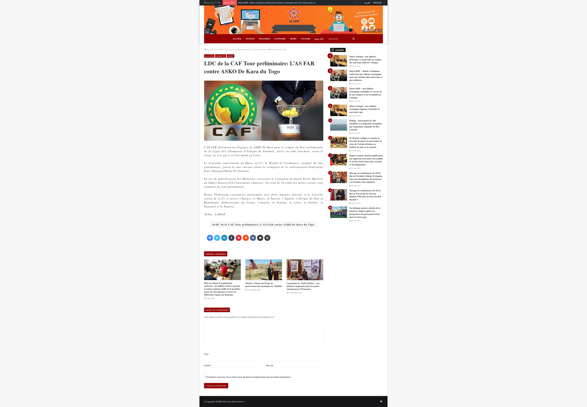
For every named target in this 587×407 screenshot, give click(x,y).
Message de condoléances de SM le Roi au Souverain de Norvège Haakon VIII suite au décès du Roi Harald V (365, 195)
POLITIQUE (264, 38)
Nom (207, 353)
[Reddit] (246, 238)
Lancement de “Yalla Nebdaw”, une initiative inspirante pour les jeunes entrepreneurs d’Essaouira (303, 286)
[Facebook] (210, 238)
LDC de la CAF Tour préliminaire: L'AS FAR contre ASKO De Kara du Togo (264, 224)
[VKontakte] (253, 238)
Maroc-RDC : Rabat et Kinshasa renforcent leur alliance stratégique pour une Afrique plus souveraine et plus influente (287, 2)
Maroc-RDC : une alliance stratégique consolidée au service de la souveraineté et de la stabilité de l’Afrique (365, 93)
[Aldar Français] (293, 20)
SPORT (293, 38)
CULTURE (305, 38)
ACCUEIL (237, 38)
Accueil (209, 49)
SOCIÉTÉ (250, 38)
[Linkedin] (224, 238)
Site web (269, 365)
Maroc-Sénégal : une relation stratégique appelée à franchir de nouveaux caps (364, 109)
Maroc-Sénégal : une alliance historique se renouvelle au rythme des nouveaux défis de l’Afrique (365, 59)
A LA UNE (218, 49)
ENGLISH (377, 2)
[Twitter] (217, 238)
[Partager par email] (260, 238)
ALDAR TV (220, 56)
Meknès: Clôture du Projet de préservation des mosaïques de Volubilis (263, 285)
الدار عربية (319, 38)
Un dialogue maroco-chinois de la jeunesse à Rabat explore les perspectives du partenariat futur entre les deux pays (364, 212)
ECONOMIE (280, 38)
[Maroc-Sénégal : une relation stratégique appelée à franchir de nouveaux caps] (338, 110)
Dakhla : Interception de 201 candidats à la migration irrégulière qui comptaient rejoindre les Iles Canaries (365, 125)
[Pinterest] (239, 238)
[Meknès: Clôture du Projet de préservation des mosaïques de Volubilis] (263, 269)
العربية (367, 2)
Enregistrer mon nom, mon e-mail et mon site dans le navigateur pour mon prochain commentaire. (249, 376)
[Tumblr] (231, 238)
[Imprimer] (267, 238)
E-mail (208, 365)
